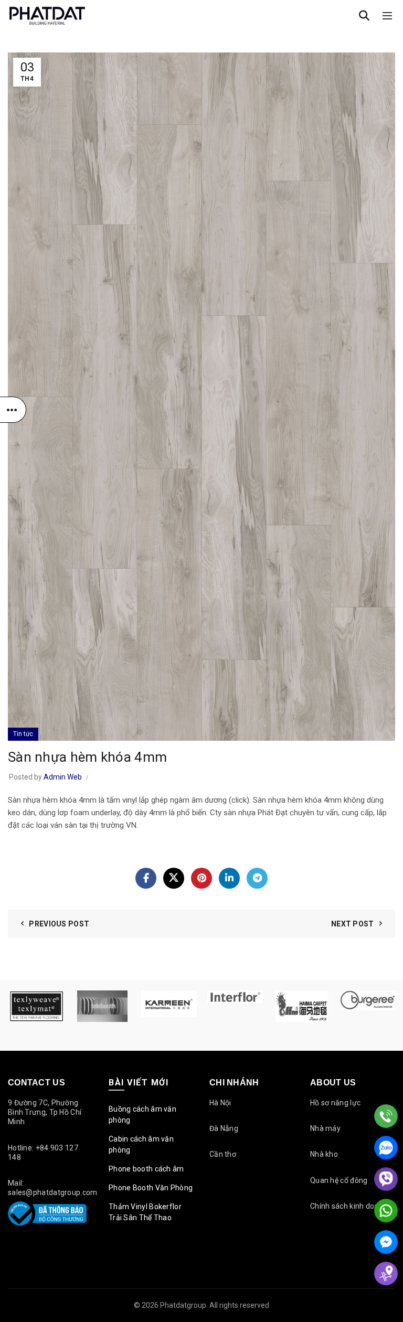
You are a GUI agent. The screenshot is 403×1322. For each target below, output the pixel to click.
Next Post (352, 924)
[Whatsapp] (386, 1210)
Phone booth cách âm (146, 1169)
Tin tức (23, 734)
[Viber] (386, 1179)
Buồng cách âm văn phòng (142, 1114)
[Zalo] (386, 1147)
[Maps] (386, 1273)
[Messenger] (386, 1242)
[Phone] (386, 1116)
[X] (173, 878)
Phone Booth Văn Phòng (151, 1188)
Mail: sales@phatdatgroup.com (53, 1188)
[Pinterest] (201, 878)
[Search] (364, 16)
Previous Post (59, 924)
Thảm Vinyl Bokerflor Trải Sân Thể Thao (145, 1212)
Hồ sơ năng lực (335, 1103)
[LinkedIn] (229, 878)
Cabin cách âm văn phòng (141, 1144)
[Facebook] (145, 878)
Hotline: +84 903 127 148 (43, 1152)
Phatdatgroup (183, 1305)
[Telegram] (257, 878)
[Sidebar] (13, 410)
